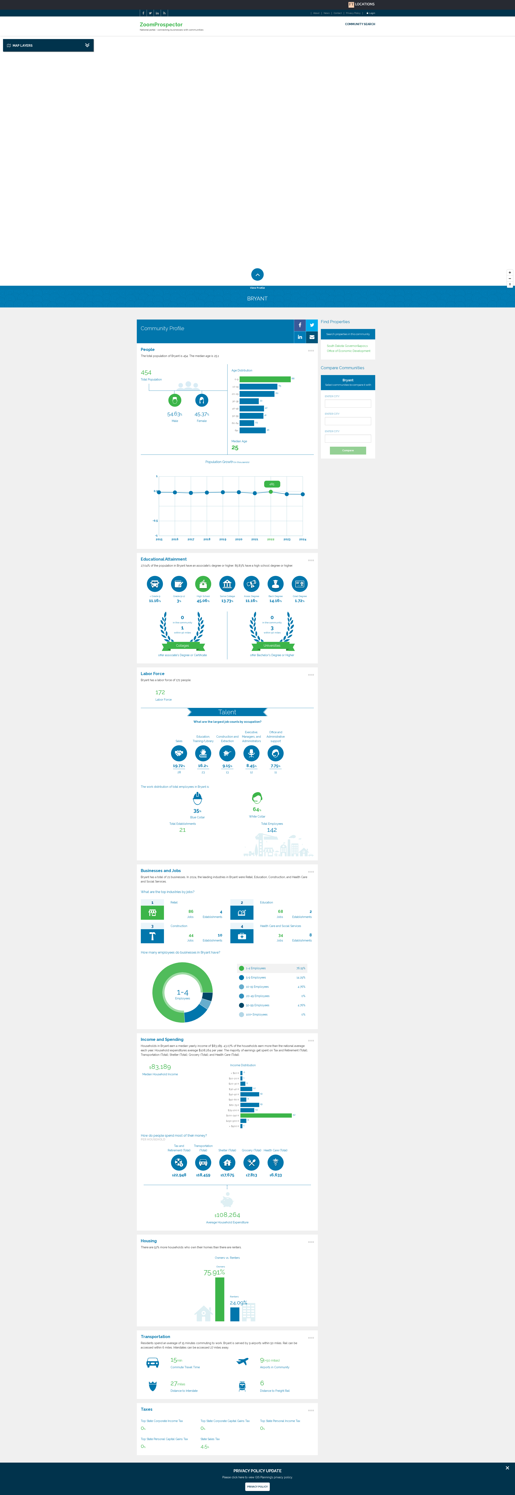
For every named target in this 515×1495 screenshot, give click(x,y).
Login (372, 13)
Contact (338, 13)
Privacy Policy (353, 13)
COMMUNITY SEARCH (360, 24)
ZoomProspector (161, 25)
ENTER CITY (332, 396)
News (327, 13)
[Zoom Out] (510, 279)
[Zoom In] (510, 273)
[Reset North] (510, 285)
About (316, 13)
